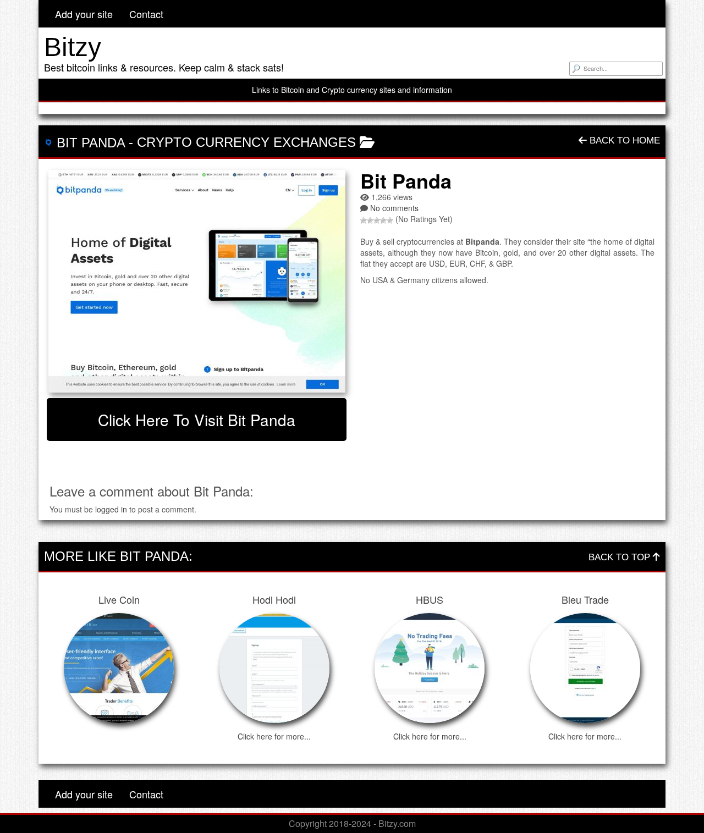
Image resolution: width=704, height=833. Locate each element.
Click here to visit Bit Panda (196, 420)
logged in (111, 509)
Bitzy (72, 47)
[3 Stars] (376, 220)
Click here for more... (274, 736)
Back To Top (620, 557)
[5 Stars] (390, 220)
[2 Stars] (370, 220)
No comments (394, 207)
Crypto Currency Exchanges (246, 142)
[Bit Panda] (196, 281)
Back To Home (623, 140)
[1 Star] (363, 220)
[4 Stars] (383, 220)
